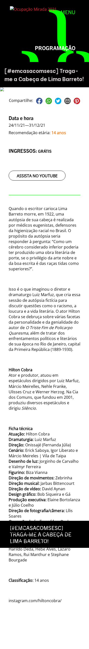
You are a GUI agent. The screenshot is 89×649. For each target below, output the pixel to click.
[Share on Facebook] (39, 100)
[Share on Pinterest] (77, 100)
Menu (68, 12)
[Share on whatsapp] (48, 100)
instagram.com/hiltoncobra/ (35, 600)
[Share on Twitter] (58, 100)
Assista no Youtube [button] (37, 176)
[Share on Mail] (67, 100)
